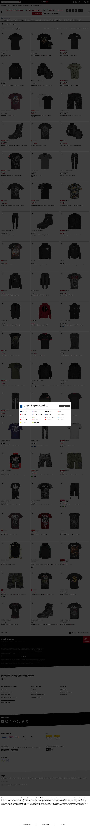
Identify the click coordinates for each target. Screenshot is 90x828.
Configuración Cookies (49, 804)
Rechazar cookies (45, 824)
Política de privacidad (80, 804)
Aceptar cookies (27, 824)
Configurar (62, 824)
